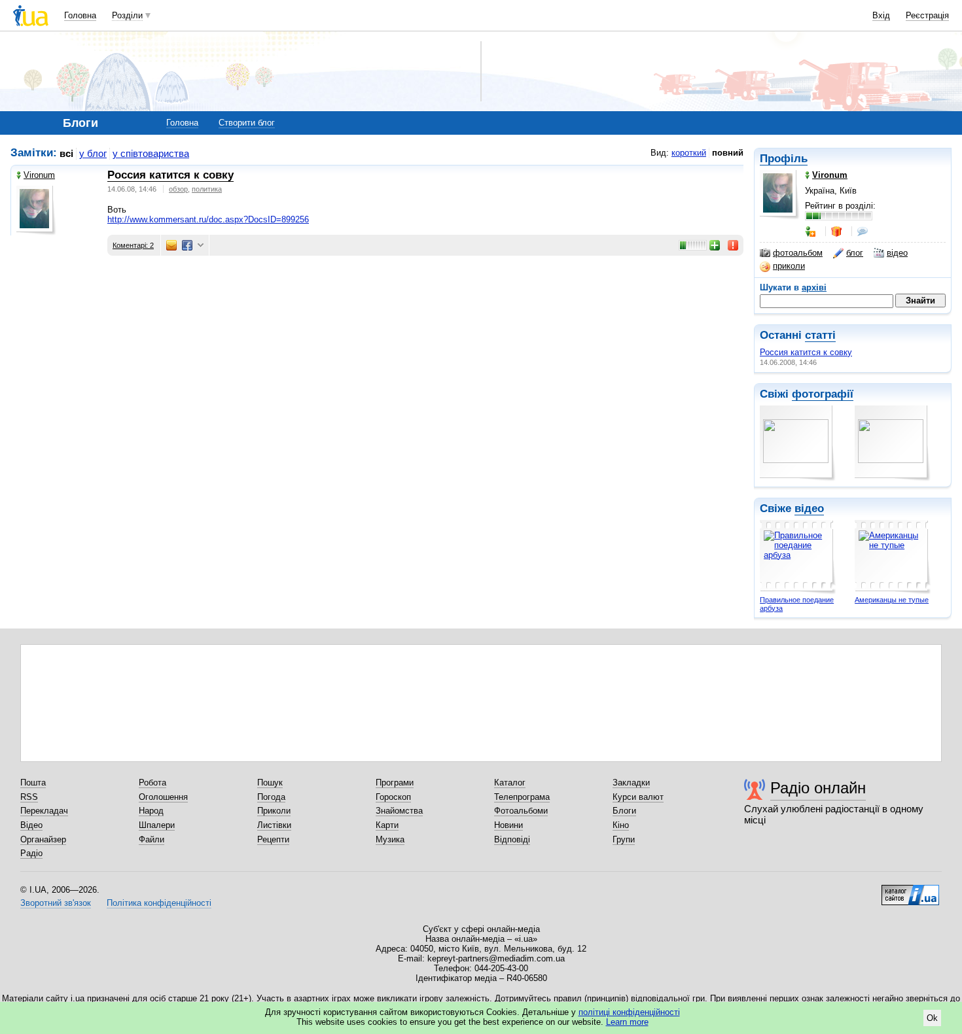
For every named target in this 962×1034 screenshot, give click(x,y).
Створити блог (247, 123)
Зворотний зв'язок (55, 903)
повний (727, 153)
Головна (80, 15)
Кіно (621, 825)
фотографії (822, 394)
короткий (688, 153)
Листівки (274, 825)
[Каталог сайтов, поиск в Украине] (910, 890)
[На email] (171, 245)
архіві (814, 287)
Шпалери (157, 825)
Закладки (631, 782)
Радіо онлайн (818, 788)
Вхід (881, 15)
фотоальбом (798, 253)
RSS (29, 797)
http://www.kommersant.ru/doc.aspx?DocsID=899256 (208, 219)
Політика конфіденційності (159, 903)
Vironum (39, 175)
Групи (624, 839)
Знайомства (399, 811)
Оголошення (163, 797)
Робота (152, 782)
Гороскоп (393, 797)
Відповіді (512, 839)
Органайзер (43, 839)
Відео (31, 825)
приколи (789, 266)
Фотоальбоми (521, 811)
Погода (271, 797)
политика (207, 189)
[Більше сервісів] (201, 246)
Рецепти (273, 839)
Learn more (627, 1022)
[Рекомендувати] (715, 245)
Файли (151, 839)
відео (897, 253)
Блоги (624, 811)
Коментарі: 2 (133, 245)
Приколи (274, 811)
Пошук (270, 782)
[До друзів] (811, 231)
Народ (151, 811)
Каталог (510, 782)
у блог (93, 153)
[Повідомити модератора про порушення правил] (733, 245)
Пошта (33, 782)
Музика (390, 839)
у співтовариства (151, 153)
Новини (508, 825)
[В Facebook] (187, 245)
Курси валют (638, 797)
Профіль (784, 158)
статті (820, 335)
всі (66, 153)
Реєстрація (927, 15)
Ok (932, 1018)
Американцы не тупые (892, 600)
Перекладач (44, 811)
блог (854, 253)
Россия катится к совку (806, 352)
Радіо (31, 853)
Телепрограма (522, 797)
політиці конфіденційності (629, 1012)
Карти (387, 825)
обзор (178, 189)
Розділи (127, 15)
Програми (395, 782)
